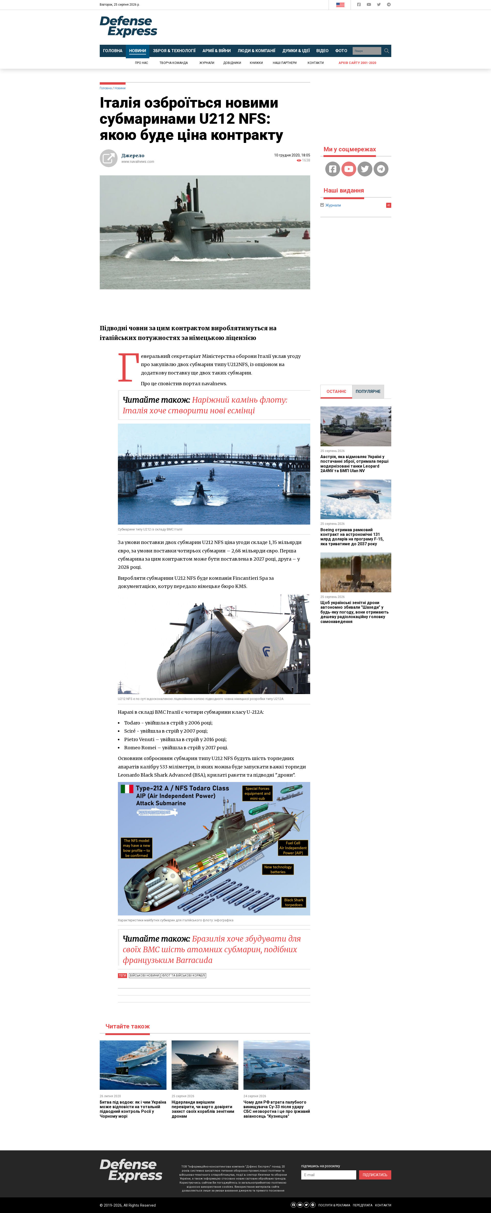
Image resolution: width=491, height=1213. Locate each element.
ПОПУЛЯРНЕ (368, 391)
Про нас (141, 63)
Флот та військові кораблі (183, 975)
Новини (120, 88)
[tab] (336, 392)
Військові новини (144, 975)
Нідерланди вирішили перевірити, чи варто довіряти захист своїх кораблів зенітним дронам (203, 1109)
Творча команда (174, 63)
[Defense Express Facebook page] (359, 5)
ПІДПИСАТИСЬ (375, 1175)
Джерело (132, 155)
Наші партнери (285, 63)
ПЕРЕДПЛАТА (362, 1205)
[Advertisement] (288, 27)
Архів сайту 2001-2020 (357, 63)
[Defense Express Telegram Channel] (388, 5)
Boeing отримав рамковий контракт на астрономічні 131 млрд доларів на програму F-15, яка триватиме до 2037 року (352, 536)
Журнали (206, 63)
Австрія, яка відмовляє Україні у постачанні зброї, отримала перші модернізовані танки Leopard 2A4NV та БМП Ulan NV (354, 463)
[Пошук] (386, 51)
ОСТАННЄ (336, 391)
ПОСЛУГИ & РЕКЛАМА (334, 1205)
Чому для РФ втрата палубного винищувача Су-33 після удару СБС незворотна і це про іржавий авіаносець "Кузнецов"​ (276, 1109)
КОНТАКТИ (383, 1205)
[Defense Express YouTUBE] (369, 5)
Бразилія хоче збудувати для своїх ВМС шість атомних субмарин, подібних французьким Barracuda (212, 949)
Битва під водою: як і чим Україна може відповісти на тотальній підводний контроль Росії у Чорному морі (133, 1109)
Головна (106, 88)
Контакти (316, 63)
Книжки (256, 63)
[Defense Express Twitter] (379, 5)
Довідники (232, 63)
